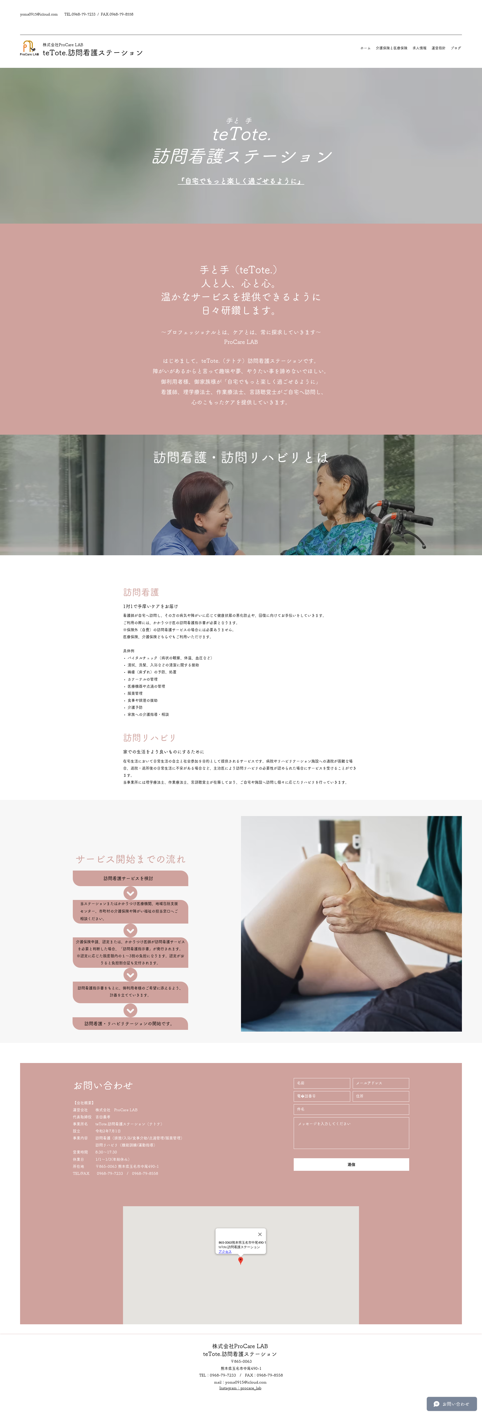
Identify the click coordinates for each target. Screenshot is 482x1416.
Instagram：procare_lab (240, 1388)
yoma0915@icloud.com (39, 14)
